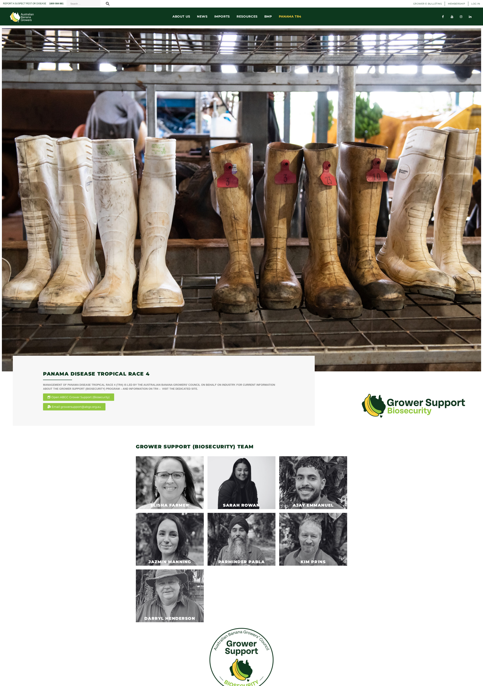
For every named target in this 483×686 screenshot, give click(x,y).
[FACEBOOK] (443, 16)
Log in (475, 3)
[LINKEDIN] (470, 16)
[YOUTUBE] (452, 16)
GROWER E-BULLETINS (427, 3)
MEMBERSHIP (456, 3)
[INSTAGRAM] (461, 16)
